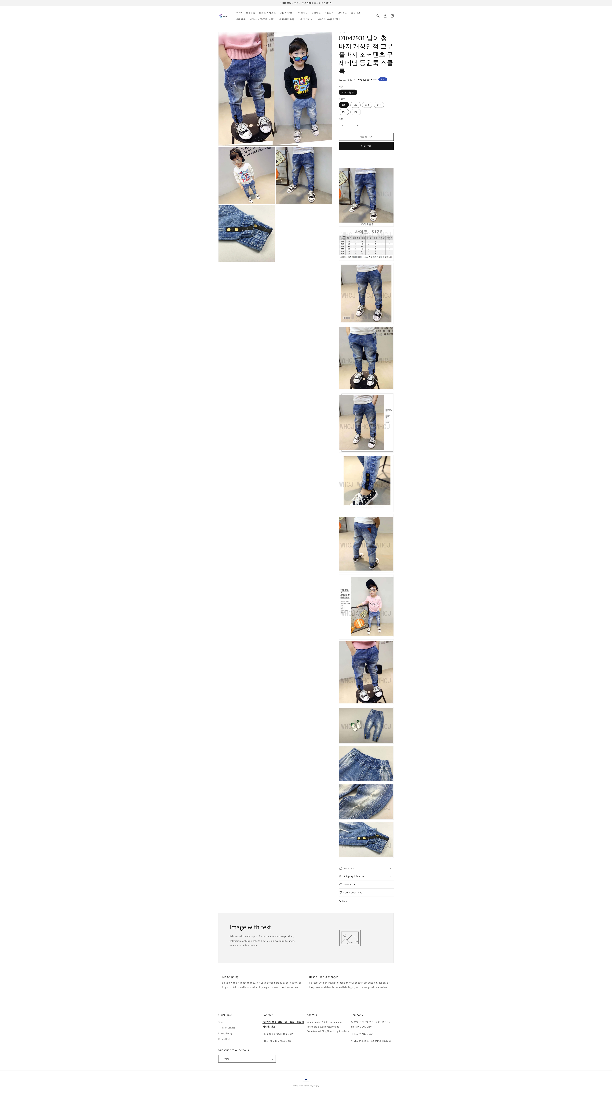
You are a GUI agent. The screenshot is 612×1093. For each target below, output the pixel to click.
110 (344, 104)
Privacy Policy (225, 1033)
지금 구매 (366, 146)
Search (221, 1022)
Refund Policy (225, 1039)
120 (355, 104)
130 (367, 104)
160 (355, 112)
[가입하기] (272, 1059)
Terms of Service (226, 1027)
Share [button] (345, 901)
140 (379, 104)
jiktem (301, 1086)
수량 (341, 119)
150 (344, 112)
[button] (378, 15)
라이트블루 (348, 92)
